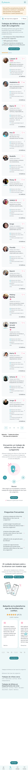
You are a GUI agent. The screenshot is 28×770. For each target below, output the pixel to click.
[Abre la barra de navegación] (25, 2)
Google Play (19, 577)
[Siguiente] (22, 428)
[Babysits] (6, 2)
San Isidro (21, 687)
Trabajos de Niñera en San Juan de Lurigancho (14, 669)
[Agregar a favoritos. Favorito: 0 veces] (23, 200)
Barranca (16, 689)
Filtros (24, 18)
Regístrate (14, 497)
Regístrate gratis (14, 48)
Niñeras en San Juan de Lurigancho (11, 673)
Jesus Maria (5, 689)
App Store (9, 577)
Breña (19, 678)
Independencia (6, 680)
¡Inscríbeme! (14, 658)
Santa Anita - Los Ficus (11, 678)
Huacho (11, 689)
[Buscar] (3, 19)
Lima (3, 678)
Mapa (15, 762)
